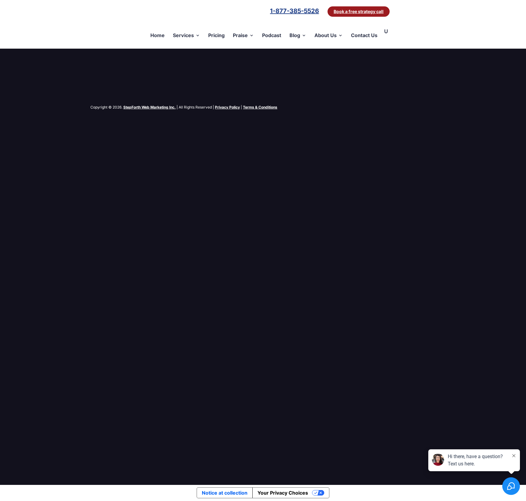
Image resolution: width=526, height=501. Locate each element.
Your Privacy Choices (283, 493)
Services (183, 35)
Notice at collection (224, 493)
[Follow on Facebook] (95, 115)
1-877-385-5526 (294, 12)
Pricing (216, 35)
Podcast (271, 35)
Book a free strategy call (359, 11)
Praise (240, 35)
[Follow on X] (107, 115)
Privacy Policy (227, 107)
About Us (325, 35)
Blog (294, 35)
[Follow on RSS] (119, 115)
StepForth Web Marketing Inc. (149, 107)
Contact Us (364, 35)
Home (157, 35)
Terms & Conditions (260, 107)
